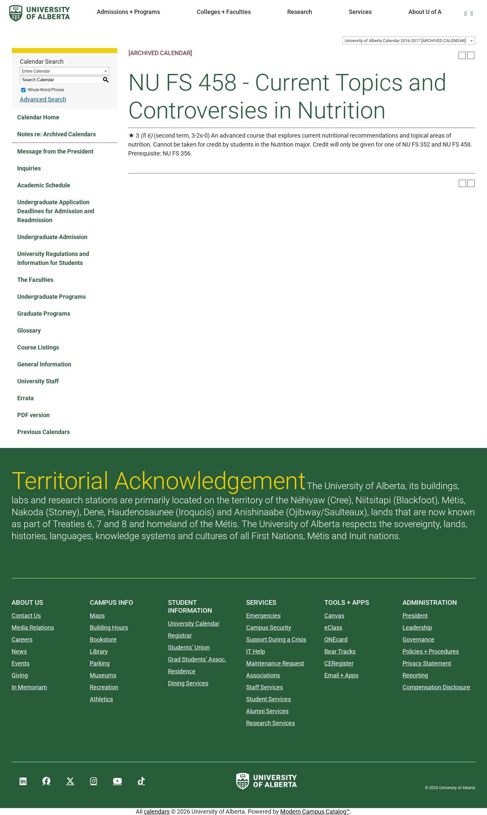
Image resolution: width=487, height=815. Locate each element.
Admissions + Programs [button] (128, 11)
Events (20, 663)
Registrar (180, 635)
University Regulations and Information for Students (53, 258)
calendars (157, 811)
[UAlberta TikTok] (141, 781)
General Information (44, 364)
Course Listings (38, 347)
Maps (97, 615)
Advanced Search (43, 99)
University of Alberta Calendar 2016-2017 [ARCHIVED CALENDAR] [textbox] (405, 40)
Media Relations (33, 627)
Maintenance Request (275, 663)
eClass (333, 627)
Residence (181, 671)
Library (99, 651)
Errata (25, 398)
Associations (263, 675)
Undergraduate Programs (51, 296)
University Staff (38, 381)
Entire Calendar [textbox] (36, 71)
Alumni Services (267, 711)
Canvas (334, 615)
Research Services (270, 723)
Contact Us (26, 615)
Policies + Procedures (431, 651)
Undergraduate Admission (52, 236)
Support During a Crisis (276, 639)
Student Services (268, 699)
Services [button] (360, 11)
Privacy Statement (427, 663)
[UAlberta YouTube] (117, 781)
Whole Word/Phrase (46, 90)
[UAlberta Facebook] (46, 781)
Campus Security (268, 627)
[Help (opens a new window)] (470, 55)
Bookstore (103, 639)
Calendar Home (38, 117)
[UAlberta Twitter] (70, 781)
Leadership (417, 627)
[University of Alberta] (39, 13)
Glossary (29, 330)
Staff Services (264, 687)
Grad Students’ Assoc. (197, 659)
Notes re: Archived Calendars (56, 134)
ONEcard (336, 639)
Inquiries (29, 168)
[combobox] (409, 40)
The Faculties (35, 279)
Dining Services (188, 683)
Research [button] (299, 11)
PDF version (33, 414)
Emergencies (263, 615)
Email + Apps (341, 675)
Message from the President (55, 151)
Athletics (101, 699)
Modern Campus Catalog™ (315, 811)
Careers (22, 639)
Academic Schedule (43, 185)
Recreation (104, 687)
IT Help (255, 651)
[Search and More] (466, 13)
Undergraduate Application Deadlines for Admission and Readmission (55, 211)
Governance (418, 639)
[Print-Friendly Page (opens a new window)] (462, 55)
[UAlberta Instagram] (93, 781)
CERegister (338, 663)
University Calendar (193, 623)
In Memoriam (29, 687)
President (415, 615)
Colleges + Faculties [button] (224, 11)
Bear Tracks (339, 651)
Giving (20, 675)
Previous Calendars (43, 431)
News (19, 651)
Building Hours (109, 627)
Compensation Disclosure (436, 687)
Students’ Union (189, 647)
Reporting (415, 675)
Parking (100, 663)
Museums (103, 675)
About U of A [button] (425, 11)
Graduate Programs (43, 313)
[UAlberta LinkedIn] (23, 781)
